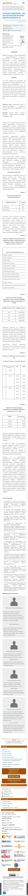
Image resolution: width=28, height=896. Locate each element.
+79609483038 (6, 794)
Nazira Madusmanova (14, 624)
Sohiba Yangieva (14, 688)
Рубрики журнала (7, 753)
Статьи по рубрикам (7, 803)
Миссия (5, 749)
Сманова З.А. (8, 26)
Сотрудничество (6, 751)
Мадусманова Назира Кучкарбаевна (14, 608)
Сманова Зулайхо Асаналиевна (14, 709)
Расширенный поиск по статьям (10, 807)
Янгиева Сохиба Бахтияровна (14, 680)
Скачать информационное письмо (12, 827)
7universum (7, 793)
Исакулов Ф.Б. (16, 25)
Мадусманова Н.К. (9, 25)
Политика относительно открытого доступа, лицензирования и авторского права (12, 759)
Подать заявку (14, 776)
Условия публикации (7, 762)
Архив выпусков (6, 801)
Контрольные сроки (7, 755)
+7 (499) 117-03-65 (7, 791)
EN (18, 3)
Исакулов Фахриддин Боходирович (14, 651)
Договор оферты (7, 766)
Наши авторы (6, 805)
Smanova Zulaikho (14, 722)
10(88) (6, 30)
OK (4, 892)
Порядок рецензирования (9, 757)
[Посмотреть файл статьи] (22, 41)
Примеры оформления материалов (11, 764)
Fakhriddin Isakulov (14, 659)
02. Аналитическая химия (15, 30)
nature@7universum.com (8, 796)
